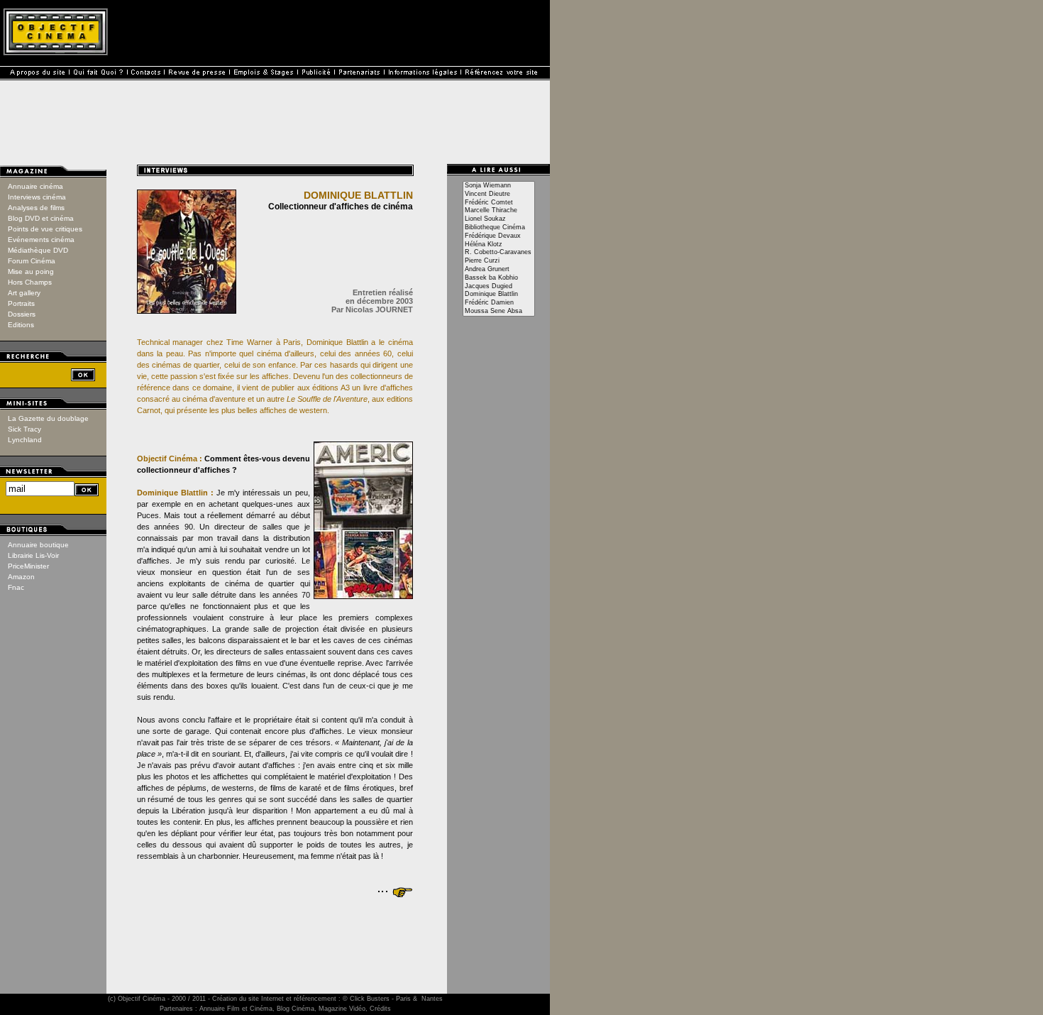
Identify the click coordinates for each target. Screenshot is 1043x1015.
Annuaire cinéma (35, 186)
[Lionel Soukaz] (498, 219)
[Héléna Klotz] (498, 245)
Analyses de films (36, 208)
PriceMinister (28, 566)
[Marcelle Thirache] (498, 211)
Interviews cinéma (37, 197)
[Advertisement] (275, 934)
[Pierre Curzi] (498, 261)
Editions (21, 325)
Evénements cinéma (41, 239)
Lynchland (25, 440)
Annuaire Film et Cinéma (235, 1008)
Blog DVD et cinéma (41, 218)
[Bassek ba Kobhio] (498, 278)
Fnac (16, 587)
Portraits (21, 303)
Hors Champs (30, 282)
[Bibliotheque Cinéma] (498, 228)
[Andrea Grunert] (498, 269)
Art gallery (24, 293)
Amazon (21, 577)
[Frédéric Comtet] (498, 203)
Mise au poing (31, 271)
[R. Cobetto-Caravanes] (498, 252)
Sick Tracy (24, 429)
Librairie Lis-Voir (33, 555)
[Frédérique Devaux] (498, 236)
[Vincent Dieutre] (498, 194)
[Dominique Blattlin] (498, 294)
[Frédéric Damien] (498, 303)
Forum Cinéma (31, 261)
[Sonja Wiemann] (498, 186)
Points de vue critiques (45, 229)
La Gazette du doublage (48, 418)
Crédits (380, 1008)
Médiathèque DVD (38, 250)
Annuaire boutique (38, 545)
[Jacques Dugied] (498, 286)
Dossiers (21, 314)
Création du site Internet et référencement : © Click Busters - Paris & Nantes (327, 998)
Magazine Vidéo (342, 1008)
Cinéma (154, 998)
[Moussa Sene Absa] (498, 311)
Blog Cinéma (295, 1008)
